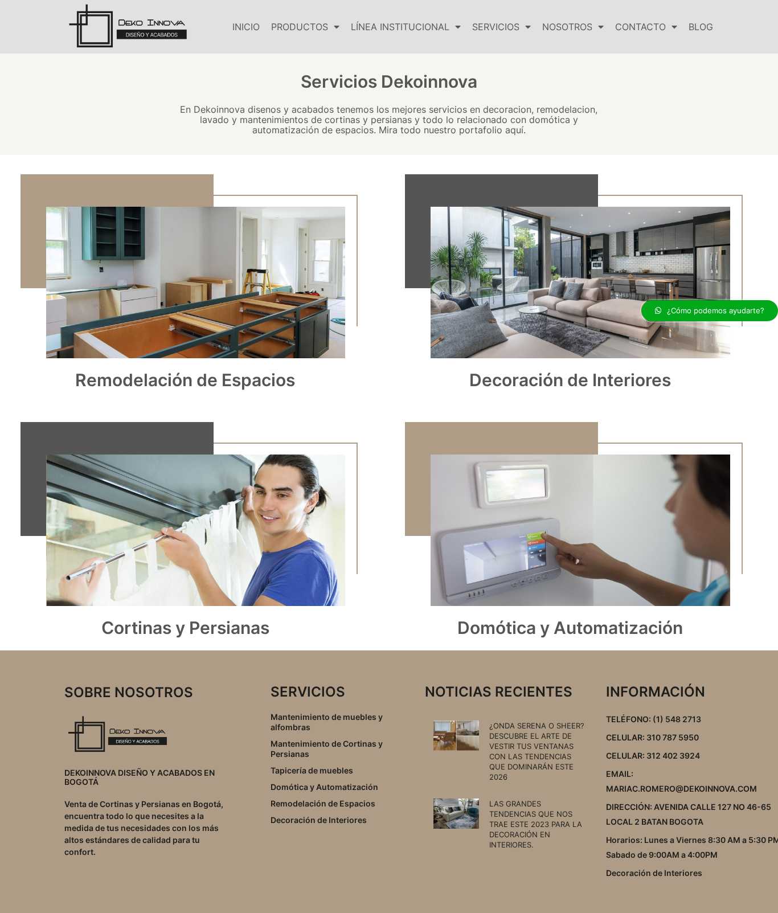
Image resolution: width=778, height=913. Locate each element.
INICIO (246, 26)
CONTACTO (640, 26)
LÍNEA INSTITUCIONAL (400, 26)
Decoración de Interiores (570, 380)
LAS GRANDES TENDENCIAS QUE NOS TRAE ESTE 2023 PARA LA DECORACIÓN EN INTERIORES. (535, 824)
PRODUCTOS (299, 26)
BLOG (701, 26)
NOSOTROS (567, 26)
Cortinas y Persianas (185, 627)
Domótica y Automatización (570, 627)
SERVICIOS (495, 26)
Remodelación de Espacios (185, 380)
